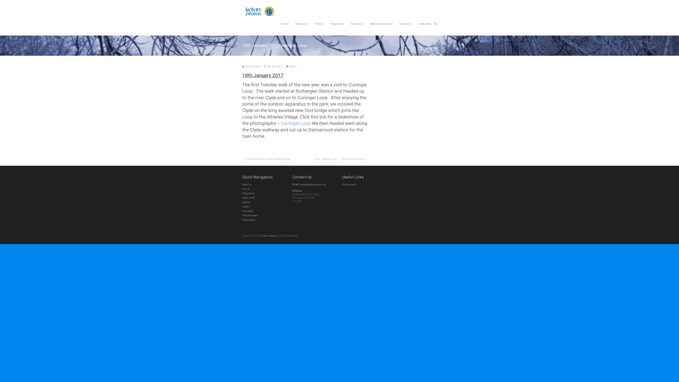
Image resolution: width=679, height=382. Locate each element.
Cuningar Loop (296, 123)
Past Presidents (250, 215)
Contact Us (405, 23)
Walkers (246, 202)
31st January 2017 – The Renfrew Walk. (341, 159)
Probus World (349, 184)
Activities (356, 23)
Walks (293, 66)
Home (284, 23)
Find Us (319, 23)
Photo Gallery (248, 220)
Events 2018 (248, 197)
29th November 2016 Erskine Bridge (266, 159)
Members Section (380, 23)
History (245, 206)
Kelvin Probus (253, 66)
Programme (337, 23)
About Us (300, 23)
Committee (247, 211)
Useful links (425, 23)
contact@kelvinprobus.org (313, 184)
